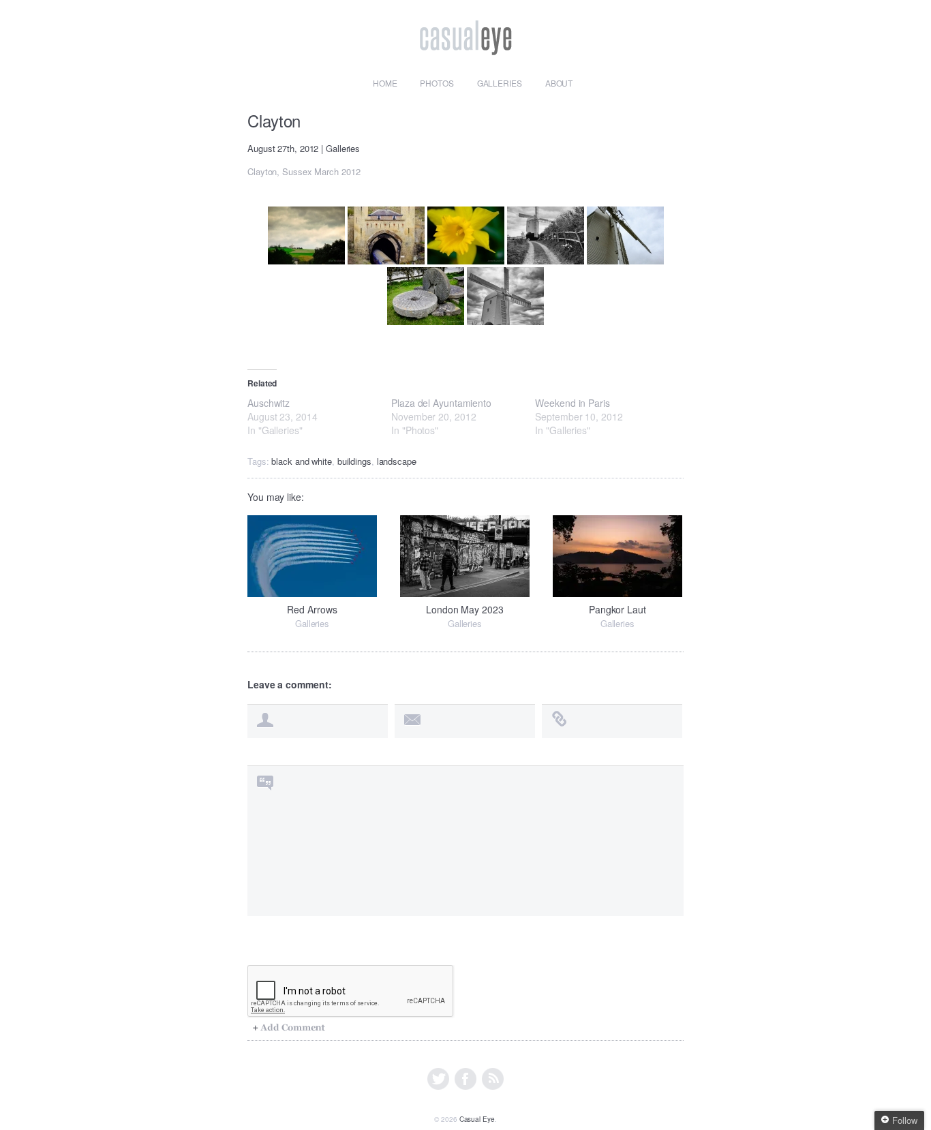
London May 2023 (465, 609)
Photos (436, 83)
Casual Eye (477, 1119)
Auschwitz (268, 403)
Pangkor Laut (617, 609)
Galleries (499, 83)
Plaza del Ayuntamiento (441, 403)
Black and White (301, 461)
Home (385, 83)
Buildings (354, 461)
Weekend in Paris (572, 403)
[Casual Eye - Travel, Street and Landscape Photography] (466, 46)
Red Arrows (312, 609)
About (559, 83)
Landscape (396, 461)
